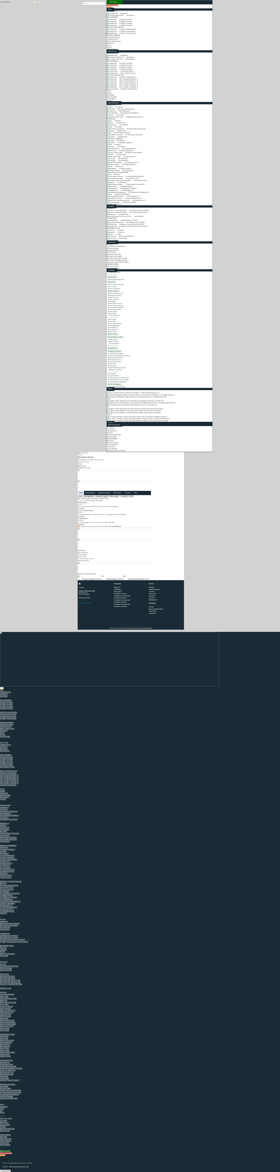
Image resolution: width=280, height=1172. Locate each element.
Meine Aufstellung (5, 1139)
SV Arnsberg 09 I (5, 867)
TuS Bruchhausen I (5, 877)
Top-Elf (2, 732)
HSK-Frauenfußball (6, 1153)
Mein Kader (3, 1137)
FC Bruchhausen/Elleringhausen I (10, 901)
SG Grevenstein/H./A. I (7, 869)
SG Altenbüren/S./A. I (7, 909)
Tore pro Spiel (4, 1004)
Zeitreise (3, 734)
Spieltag (2, 791)
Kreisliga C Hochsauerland (8, 718)
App (1, 1110)
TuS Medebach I (5, 891)
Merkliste (3, 799)
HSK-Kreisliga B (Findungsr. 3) (9, 779)
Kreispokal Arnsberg (6, 765)
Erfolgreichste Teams (6, 1064)
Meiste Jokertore (5, 1008)
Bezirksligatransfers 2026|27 (9, 938)
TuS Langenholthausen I (7, 855)
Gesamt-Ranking (5, 1145)
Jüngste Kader (4, 1078)
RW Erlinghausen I (5, 813)
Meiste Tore (3, 1000)
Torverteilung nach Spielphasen (9, 1094)
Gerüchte (128, 493)
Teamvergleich (4, 797)
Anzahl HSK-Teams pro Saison (9, 1080)
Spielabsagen (4, 793)
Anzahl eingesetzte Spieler (8, 1066)
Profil (80, 493)
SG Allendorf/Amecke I (7, 871)
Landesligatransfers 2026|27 (9, 936)
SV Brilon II (3, 913)
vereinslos (84, 552)
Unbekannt (3, 950)
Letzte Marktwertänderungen (9, 966)
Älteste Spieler (4, 1030)
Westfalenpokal (5, 751)
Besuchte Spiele (5, 1131)
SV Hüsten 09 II (5, 861)
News (136, 493)
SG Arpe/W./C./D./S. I (7, 887)
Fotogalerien (4, 1107)
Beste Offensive (5, 1044)
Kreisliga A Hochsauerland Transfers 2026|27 (14, 942)
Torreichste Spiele (5, 1088)
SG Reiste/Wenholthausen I (8, 907)
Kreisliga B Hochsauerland (8, 716)
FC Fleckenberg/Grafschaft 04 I (10, 893)
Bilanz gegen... (117, 493)
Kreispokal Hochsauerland (8, 785)
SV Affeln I (3, 851)
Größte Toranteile (5, 1016)
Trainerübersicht (5, 927)
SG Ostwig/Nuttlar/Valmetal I (9, 885)
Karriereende (4, 956)
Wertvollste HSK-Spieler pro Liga (10, 982)
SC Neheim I (4, 809)
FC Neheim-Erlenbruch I (7, 850)
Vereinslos (3, 948)
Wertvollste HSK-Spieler (7, 978)
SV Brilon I (3, 826)
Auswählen (81, 508)
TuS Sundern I (4, 817)
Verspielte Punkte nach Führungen (10, 1092)
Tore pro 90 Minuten (6, 1006)
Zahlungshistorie (5, 1125)
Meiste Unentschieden (7, 1040)
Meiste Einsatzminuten (7, 1020)
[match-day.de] (5, 2)
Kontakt (80, 617)
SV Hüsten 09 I (5, 827)
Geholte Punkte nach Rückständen (10, 1090)
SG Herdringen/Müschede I (8, 839)
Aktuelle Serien (5, 1062)
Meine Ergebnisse (5, 1141)
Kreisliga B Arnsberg (6, 704)
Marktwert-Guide (5, 988)
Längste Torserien (5, 1014)
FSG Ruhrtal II (4, 853)
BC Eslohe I (3, 831)
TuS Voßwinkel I (5, 865)
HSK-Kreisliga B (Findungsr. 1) (9, 775)
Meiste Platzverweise (6, 1026)
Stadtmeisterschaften (6, 725)
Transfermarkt (4, 1143)
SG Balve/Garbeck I (6, 875)
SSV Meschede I (5, 841)
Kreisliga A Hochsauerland (8, 714)
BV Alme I (3, 883)
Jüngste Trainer (5, 1054)
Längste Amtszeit (5, 1056)
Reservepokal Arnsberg (7, 767)
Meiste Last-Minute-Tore (8, 1010)
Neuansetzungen (5, 795)
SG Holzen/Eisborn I (6, 863)
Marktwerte (4, 731)
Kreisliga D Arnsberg (6, 708)
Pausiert (2, 952)
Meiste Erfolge (4, 1028)
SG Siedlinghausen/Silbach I (8, 897)
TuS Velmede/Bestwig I (7, 911)
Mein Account (4, 1123)
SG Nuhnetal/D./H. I (6, 905)
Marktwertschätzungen (7, 1129)
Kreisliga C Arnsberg (6, 706)
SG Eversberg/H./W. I (7, 889)
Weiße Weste (4, 1018)
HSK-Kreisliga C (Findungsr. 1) (9, 781)
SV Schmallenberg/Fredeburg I (9, 815)
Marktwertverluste (6, 970)
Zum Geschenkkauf (115, 526)
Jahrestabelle (4, 1086)
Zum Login (99, 500)
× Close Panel (5, 1171)
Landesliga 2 (4, 694)
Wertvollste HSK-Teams (7, 976)
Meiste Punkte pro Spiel (7, 1052)
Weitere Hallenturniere (7, 729)
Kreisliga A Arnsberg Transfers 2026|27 (12, 940)
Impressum (81, 623)
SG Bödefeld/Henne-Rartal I (9, 819)
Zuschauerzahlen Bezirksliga (8, 1098)
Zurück (2, 698)
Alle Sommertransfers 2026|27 (10, 924)
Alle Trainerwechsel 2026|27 (9, 926)
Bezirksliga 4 (4, 696)
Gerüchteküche (5, 929)
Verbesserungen (5, 736)
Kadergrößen (4, 1076)
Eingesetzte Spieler (104, 493)
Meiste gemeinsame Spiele (8, 998)
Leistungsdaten (90, 493)
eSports (2, 1112)
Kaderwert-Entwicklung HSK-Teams (11, 984)
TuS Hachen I (4, 873)
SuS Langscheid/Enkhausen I (9, 811)
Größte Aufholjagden (6, 1096)
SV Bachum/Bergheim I (7, 857)
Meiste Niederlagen (6, 1042)
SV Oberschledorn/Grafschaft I (9, 833)
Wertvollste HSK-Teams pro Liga (10, 980)
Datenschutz (82, 621)
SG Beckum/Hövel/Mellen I (8, 859)
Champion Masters (6, 726)
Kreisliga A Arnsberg (6, 702)
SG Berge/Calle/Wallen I (7, 903)
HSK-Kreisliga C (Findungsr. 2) (9, 783)
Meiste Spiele (4, 997)
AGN (79, 619)
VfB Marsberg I (5, 835)
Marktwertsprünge (6, 968)
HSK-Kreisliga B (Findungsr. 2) (9, 777)
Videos (2, 1109)
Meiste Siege (4, 1038)
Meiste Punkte (4, 1048)
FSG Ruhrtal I (4, 848)
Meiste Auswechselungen (8, 1024)
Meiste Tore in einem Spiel (8, 1002)
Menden (2, 1155)
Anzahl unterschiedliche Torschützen (11, 1068)
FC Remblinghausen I (6, 899)
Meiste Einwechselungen (8, 1022)
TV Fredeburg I (4, 829)
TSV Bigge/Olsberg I (6, 895)
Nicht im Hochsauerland (7, 954)
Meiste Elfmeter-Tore (6, 1012)
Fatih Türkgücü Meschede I (8, 837)
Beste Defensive (5, 1046)
